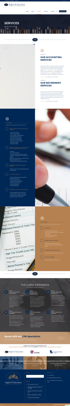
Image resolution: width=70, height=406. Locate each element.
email (12, 295)
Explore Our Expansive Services (35, 361)
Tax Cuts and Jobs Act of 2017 (33, 384)
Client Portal (63, 11)
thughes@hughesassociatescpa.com (55, 377)
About (32, 11)
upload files (60, 302)
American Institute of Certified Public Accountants (21, 346)
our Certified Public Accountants (50, 70)
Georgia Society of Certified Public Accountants (49, 346)
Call (8, 0)
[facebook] (63, 0)
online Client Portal (56, 303)
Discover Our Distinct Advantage (11, 361)
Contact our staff (43, 76)
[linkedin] (65, 0)
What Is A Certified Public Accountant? (34, 394)
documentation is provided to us (16, 319)
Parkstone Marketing (59, 404)
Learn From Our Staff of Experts (58, 361)
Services (39, 11)
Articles (46, 11)
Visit (17, 0)
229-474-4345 (51, 375)
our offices (36, 296)
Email (13, 0)
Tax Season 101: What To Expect (33, 397)
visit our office (16, 295)
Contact (53, 11)
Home (27, 11)
